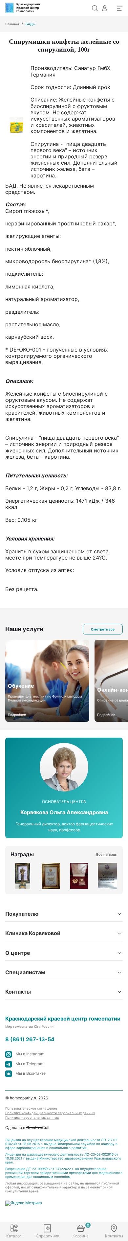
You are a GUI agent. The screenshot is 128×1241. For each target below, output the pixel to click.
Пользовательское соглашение (31, 1108)
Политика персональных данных (32, 1117)
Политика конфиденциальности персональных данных (50, 1113)
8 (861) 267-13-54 (29, 1039)
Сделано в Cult (27, 1127)
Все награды (106, 854)
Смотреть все (103, 629)
